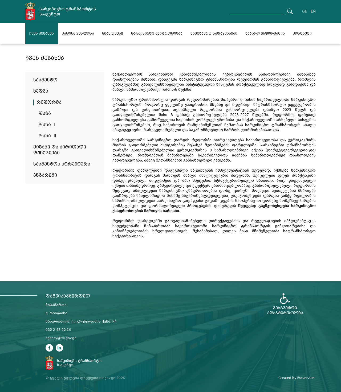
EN (313, 11)
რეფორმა (49, 102)
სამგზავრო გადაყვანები (213, 33)
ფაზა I (46, 113)
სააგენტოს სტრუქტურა (61, 164)
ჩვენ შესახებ (41, 33)
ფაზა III (47, 135)
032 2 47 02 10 (58, 330)
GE (304, 11)
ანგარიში (45, 175)
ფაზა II (47, 124)
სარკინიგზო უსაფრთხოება (156, 33)
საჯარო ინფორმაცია (265, 33)
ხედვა (40, 91)
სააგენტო (45, 79)
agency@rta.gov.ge (61, 338)
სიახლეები (112, 33)
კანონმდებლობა (78, 33)
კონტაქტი (302, 33)
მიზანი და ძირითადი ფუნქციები (59, 150)
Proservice (305, 378)
